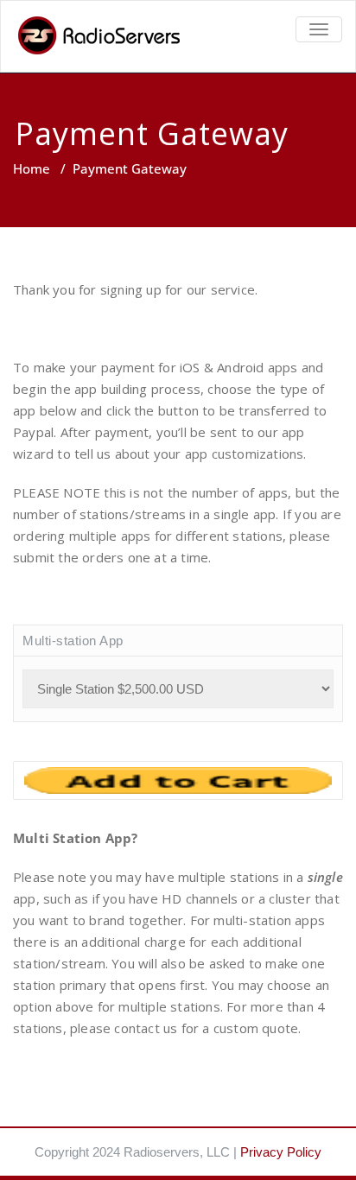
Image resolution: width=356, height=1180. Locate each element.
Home (31, 168)
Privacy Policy (280, 1152)
